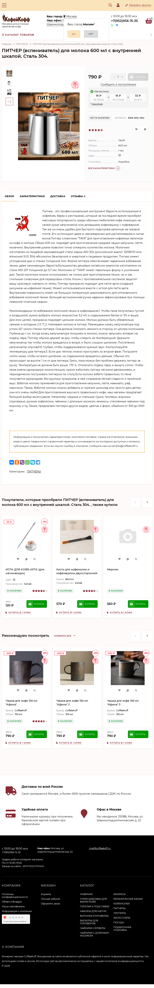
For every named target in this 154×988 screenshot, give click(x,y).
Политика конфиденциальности (15, 895)
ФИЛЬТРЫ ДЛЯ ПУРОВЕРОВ (89, 922)
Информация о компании (17, 911)
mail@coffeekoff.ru (99, 848)
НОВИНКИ (86, 894)
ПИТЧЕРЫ (22, 44)
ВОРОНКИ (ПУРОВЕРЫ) (94, 915)
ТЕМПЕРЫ (119, 913)
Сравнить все (63, 636)
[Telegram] (117, 25)
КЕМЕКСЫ (119, 894)
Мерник (112, 569)
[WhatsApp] (27, 462)
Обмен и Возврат (12, 901)
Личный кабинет (50, 898)
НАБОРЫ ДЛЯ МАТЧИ (93, 911)
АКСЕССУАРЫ (121, 917)
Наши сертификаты (13, 906)
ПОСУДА (118, 922)
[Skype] (32, 462)
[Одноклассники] (17, 462)
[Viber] (22, 462)
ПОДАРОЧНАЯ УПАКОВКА (122, 928)
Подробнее (97, 104)
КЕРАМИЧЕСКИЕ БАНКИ (128, 898)
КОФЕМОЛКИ (121, 903)
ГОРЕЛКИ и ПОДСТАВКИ (94, 906)
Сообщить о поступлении (118, 84)
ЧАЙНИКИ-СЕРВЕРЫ (92, 928)
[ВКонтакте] (11, 462)
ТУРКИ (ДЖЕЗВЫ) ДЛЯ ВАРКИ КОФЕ (93, 900)
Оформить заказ (50, 903)
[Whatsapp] (112, 25)
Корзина (46, 894)
